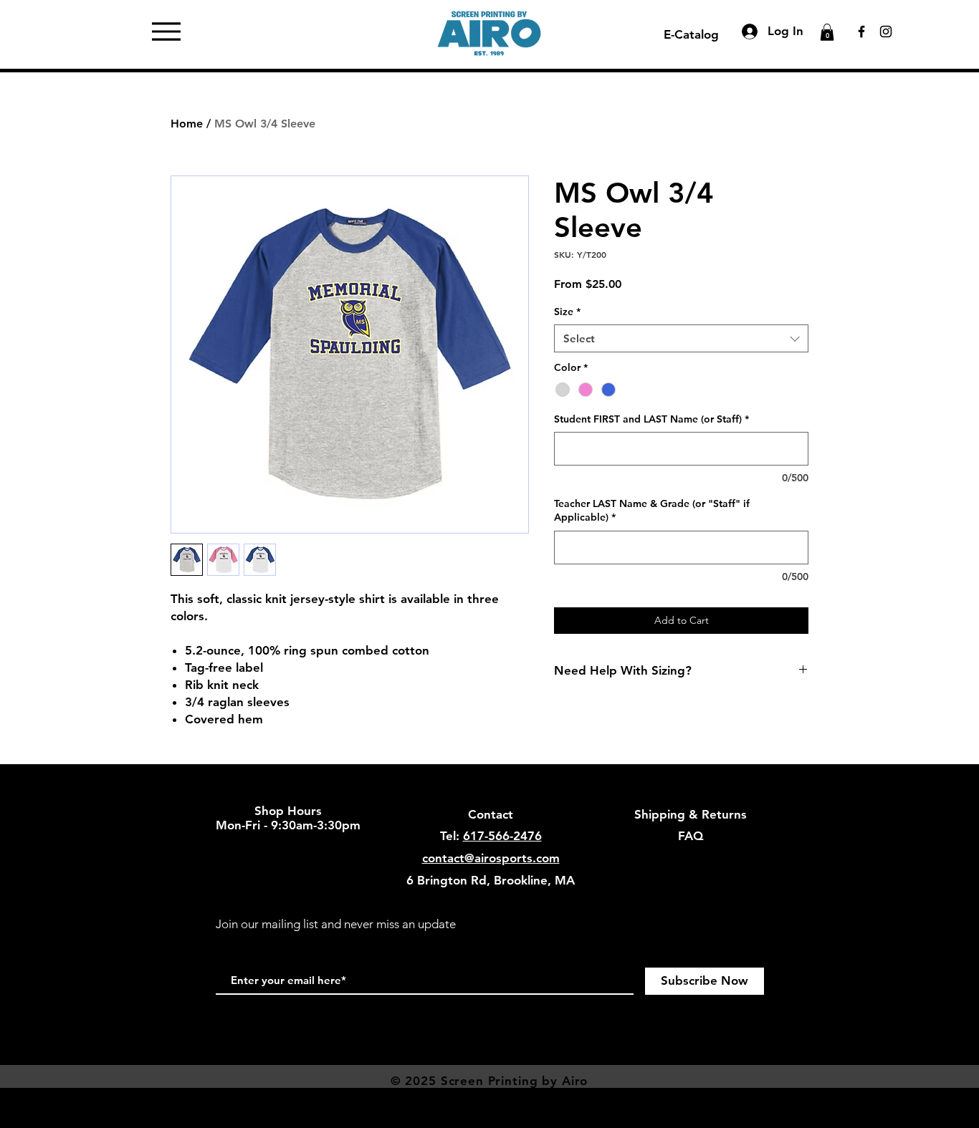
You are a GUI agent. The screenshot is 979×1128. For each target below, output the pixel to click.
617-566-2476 (502, 836)
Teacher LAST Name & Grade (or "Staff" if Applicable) (652, 510)
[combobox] (681, 338)
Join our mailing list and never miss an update (336, 924)
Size (567, 311)
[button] (827, 32)
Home (187, 123)
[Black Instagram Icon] (886, 31)
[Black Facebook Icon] (861, 31)
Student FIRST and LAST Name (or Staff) (651, 419)
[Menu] (166, 31)
